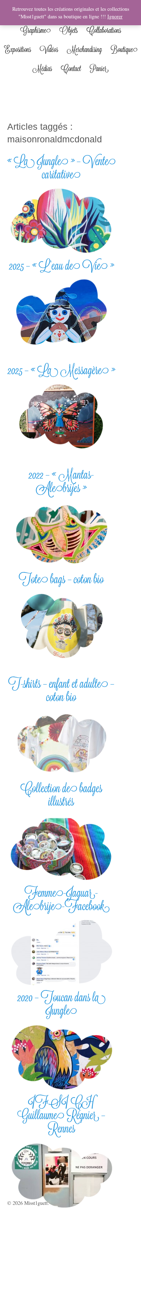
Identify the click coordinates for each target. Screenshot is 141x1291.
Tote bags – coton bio (61, 579)
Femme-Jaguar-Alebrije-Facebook (61, 899)
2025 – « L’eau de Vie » (61, 265)
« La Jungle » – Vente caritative (61, 167)
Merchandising (84, 49)
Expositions (17, 49)
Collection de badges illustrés (61, 794)
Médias (42, 68)
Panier (99, 68)
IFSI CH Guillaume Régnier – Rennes (61, 1115)
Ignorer (115, 16)
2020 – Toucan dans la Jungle (61, 1004)
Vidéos (49, 49)
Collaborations (103, 30)
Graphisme (35, 30)
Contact (71, 68)
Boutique (124, 49)
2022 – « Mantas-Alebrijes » (61, 481)
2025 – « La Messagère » (61, 370)
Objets (68, 30)
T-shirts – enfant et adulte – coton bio (61, 690)
